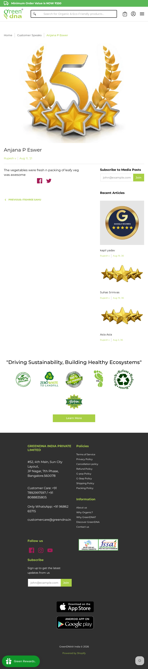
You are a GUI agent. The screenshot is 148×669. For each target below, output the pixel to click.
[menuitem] (125, 14)
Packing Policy (84, 488)
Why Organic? (84, 512)
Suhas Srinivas (109, 292)
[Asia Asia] (122, 317)
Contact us (82, 526)
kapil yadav (107, 250)
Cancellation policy (87, 464)
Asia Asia (106, 334)
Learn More (74, 418)
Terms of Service (85, 454)
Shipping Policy (85, 483)
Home (8, 35)
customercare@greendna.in (49, 519)
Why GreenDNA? (86, 517)
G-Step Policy (84, 478)
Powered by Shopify (74, 653)
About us (81, 507)
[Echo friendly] (74, 379)
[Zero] (49, 379)
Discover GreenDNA (88, 522)
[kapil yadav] (122, 223)
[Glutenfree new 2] (74, 402)
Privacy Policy (84, 459)
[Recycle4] (124, 379)
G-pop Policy (83, 473)
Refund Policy (84, 468)
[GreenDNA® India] (13, 14)
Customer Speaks (29, 35)
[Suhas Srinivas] (122, 275)
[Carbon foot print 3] (99, 379)
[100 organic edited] (24, 379)
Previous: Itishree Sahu (24, 199)
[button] (125, 14)
